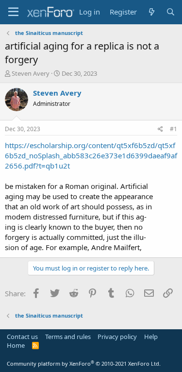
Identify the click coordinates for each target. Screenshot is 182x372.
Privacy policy (117, 336)
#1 (173, 129)
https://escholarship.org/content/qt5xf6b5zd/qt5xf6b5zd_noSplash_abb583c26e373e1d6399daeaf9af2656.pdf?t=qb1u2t (91, 155)
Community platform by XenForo (84, 363)
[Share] (160, 129)
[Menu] (13, 12)
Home (16, 345)
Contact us (22, 336)
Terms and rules (68, 336)
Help (151, 336)
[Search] (170, 12)
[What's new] (151, 12)
